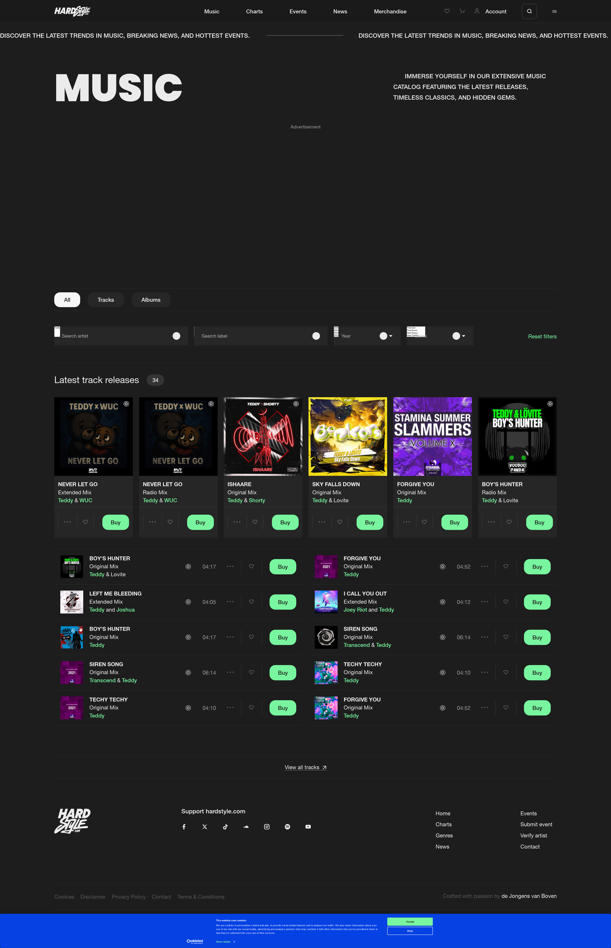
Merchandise (390, 11)
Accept (410, 921)
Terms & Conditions (201, 897)
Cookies (64, 897)
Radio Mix (155, 492)
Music (211, 11)
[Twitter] (204, 827)
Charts (254, 11)
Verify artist (533, 835)
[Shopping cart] (463, 11)
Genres (444, 835)
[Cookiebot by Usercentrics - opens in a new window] (195, 941)
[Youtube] (308, 827)
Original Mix (242, 492)
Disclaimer (93, 897)
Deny (410, 931)
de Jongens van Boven (529, 896)
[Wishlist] (448, 11)
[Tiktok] (225, 827)
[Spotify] (287, 827)
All (67, 299)
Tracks (106, 299)
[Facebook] (184, 827)
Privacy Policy (129, 897)
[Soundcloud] (246, 827)
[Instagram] (267, 827)
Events (298, 11)
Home (443, 813)
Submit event (536, 824)
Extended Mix (74, 492)
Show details (223, 941)
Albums (151, 299)
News (340, 11)
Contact (530, 846)
